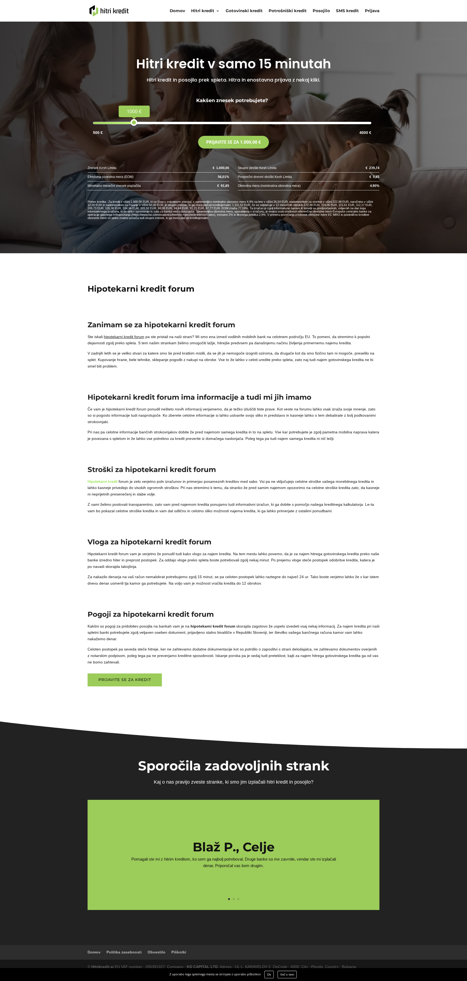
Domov (177, 11)
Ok (269, 974)
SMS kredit (347, 11)
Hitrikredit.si (102, 967)
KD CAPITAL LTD (202, 967)
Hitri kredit (202, 11)
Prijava (372, 11)
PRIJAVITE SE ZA (233, 142)
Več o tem (287, 974)
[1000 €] (134, 122)
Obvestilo (156, 952)
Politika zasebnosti (124, 952)
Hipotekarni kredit (103, 481)
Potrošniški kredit (288, 11)
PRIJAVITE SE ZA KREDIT (124, 679)
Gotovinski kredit (244, 11)
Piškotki (178, 952)
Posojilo (321, 11)
